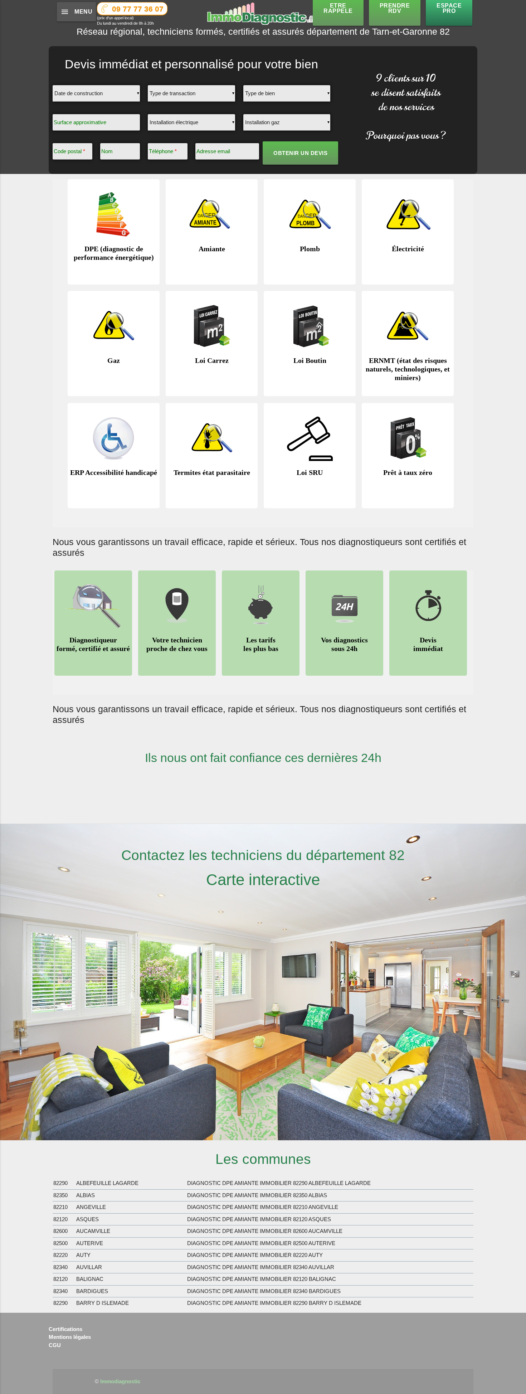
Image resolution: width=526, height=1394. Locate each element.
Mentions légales (70, 1337)
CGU (55, 1345)
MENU (76, 12)
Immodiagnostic (120, 1381)
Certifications (65, 1329)
